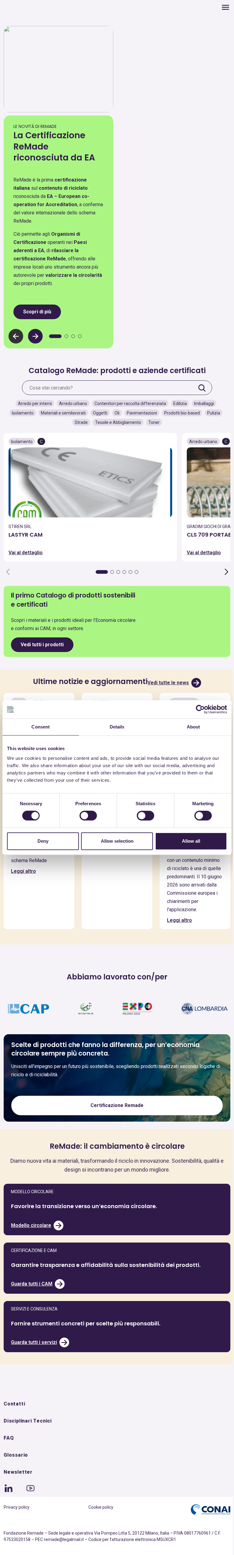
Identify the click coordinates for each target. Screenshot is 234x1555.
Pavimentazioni (139, 411)
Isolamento (20, 411)
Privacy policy (17, 1522)
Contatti (14, 1419)
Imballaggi (201, 402)
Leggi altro (23, 877)
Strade (78, 420)
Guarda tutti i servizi (34, 1357)
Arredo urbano (71, 402)
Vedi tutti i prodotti (42, 643)
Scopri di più (37, 310)
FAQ (9, 1453)
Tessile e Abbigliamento (116, 420)
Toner (151, 420)
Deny (42, 841)
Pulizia (211, 411)
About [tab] (189, 726)
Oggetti (97, 411)
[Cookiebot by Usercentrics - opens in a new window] (195, 709)
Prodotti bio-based (179, 411)
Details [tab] (114, 726)
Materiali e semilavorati (60, 411)
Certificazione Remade (114, 1120)
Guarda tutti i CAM (31, 1298)
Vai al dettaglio (26, 551)
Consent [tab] (40, 726)
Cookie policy (98, 1522)
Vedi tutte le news (166, 681)
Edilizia (177, 402)
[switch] (86, 815)
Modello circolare (31, 1240)
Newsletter (18, 1487)
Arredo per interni (32, 402)
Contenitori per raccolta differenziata (128, 402)
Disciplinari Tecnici (28, 1436)
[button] (35, 334)
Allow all (187, 841)
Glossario (16, 1470)
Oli (114, 411)
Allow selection (114, 841)
